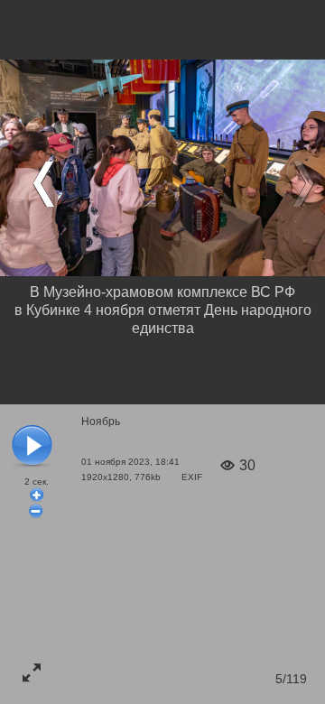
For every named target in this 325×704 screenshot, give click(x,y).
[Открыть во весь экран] (31, 672)
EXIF (191, 477)
